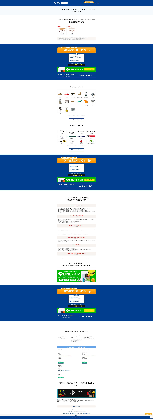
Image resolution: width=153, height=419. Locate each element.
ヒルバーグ (71, 138)
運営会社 (75, 413)
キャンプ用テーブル (73, 97)
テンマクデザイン (62, 138)
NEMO (91, 138)
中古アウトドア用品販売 (66, 413)
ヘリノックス (91, 133)
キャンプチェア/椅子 (79, 97)
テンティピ (62, 143)
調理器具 (93, 97)
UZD (58, 399)
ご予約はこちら (61, 362)
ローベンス (81, 143)
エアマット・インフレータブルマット (86, 105)
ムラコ (62, 133)
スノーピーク (81, 133)
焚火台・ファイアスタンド (93, 105)
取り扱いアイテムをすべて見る (77, 119)
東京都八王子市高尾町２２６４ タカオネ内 (64, 370)
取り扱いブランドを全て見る (77, 149)
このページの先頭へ (77, 406)
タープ (67, 97)
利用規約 (85, 413)
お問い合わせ (88, 413)
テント (60, 97)
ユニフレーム (81, 138)
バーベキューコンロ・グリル (60, 113)
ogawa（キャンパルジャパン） (91, 143)
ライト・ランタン (86, 97)
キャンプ (62, 2)
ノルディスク (71, 143)
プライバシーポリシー (79, 413)
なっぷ (77, 415)
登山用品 (66, 2)
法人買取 (72, 413)
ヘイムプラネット (72, 133)
